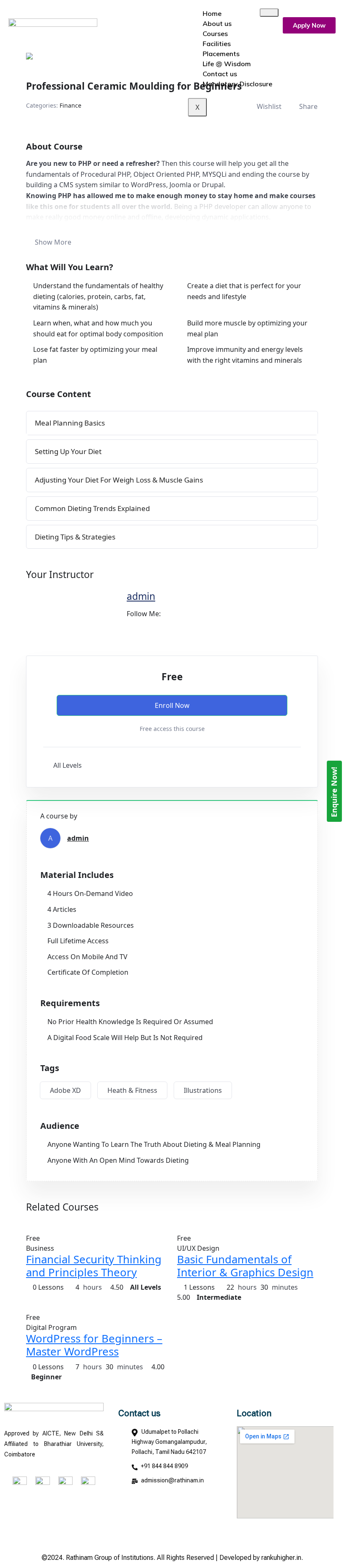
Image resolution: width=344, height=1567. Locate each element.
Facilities (217, 43)
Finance (70, 105)
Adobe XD (65, 1090)
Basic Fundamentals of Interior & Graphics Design (245, 1266)
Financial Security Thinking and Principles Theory (94, 1266)
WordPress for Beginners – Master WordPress (94, 1345)
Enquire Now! (334, 792)
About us (217, 23)
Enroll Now (172, 705)
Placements (221, 53)
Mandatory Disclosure (237, 84)
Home (212, 13)
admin (141, 596)
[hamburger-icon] (269, 12)
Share (308, 106)
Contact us (220, 74)
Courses (215, 33)
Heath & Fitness (132, 1090)
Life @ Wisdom (227, 63)
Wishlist (269, 106)
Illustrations (203, 1090)
